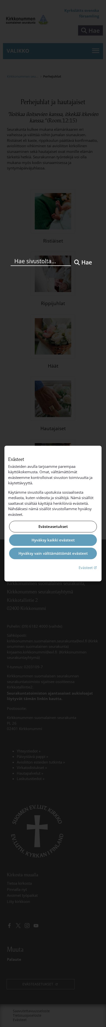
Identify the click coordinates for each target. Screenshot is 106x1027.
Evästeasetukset (53, 526)
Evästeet (88, 567)
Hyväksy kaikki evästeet (53, 540)
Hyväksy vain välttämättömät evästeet (53, 553)
